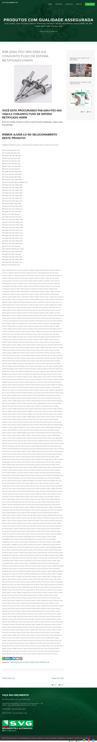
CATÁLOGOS (69, 4)
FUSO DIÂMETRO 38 (42, 662)
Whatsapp (89, 4)
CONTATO (79, 4)
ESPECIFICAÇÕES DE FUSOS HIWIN (22, 662)
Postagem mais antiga (57, 678)
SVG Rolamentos (10, 2)
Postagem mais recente (8, 678)
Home (50, 4)
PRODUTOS (58, 4)
